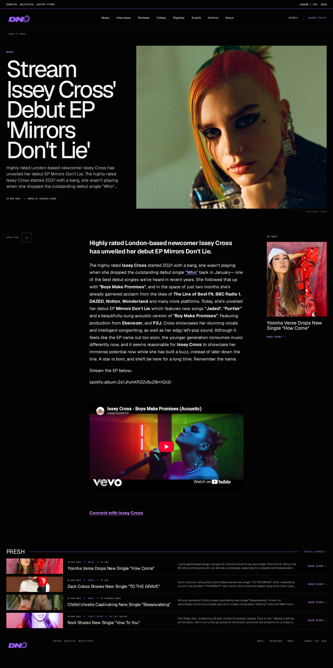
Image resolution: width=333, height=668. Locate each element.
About (229, 18)
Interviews (123, 18)
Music (105, 18)
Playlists (178, 18)
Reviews (144, 18)
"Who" (191, 272)
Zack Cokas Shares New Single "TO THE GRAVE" (114, 586)
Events (196, 18)
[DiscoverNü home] (20, 17)
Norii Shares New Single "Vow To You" (104, 622)
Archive (213, 18)
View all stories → (315, 551)
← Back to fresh (15, 34)
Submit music (318, 17)
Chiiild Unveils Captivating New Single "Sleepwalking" (119, 604)
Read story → (276, 336)
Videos (161, 18)
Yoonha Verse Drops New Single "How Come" (111, 568)
